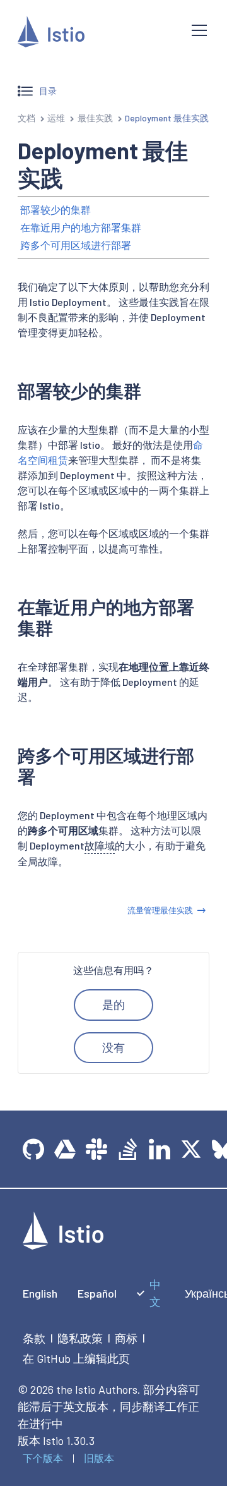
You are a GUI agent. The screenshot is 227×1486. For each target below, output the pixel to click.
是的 (113, 1004)
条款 (34, 1338)
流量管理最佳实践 (160, 910)
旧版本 (99, 1458)
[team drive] (65, 1149)
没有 (113, 1047)
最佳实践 (95, 118)
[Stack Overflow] (128, 1149)
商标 (126, 1338)
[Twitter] (191, 1149)
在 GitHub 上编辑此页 (76, 1358)
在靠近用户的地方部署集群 (80, 227)
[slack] (96, 1149)
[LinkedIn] (159, 1149)
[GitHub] (33, 1149)
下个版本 (43, 1458)
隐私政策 (80, 1338)
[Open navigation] (199, 30)
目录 (48, 90)
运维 (56, 118)
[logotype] (63, 1245)
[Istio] (95, 34)
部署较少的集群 (55, 210)
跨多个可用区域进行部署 (75, 245)
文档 (26, 118)
